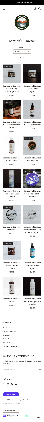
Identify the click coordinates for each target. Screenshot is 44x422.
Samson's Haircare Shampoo (11, 300)
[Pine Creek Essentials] (22, 22)
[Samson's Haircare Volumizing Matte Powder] (32, 286)
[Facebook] (3, 385)
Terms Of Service (8, 400)
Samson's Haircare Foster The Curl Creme (11, 193)
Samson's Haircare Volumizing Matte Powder (32, 301)
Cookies (30, 400)
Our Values (6, 343)
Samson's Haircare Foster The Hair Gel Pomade (32, 193)
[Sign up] (40, 369)
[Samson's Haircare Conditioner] (12, 145)
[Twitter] (16, 385)
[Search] (8, 9)
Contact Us (6, 335)
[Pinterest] (12, 385)
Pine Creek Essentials (14, 403)
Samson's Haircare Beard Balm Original (32, 88)
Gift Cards (6, 339)
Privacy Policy (20, 400)
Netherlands (10, 411)
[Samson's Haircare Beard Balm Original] (32, 73)
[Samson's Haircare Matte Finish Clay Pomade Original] (32, 214)
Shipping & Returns (9, 331)
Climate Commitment (10, 346)
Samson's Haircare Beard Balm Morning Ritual (11, 88)
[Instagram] (8, 385)
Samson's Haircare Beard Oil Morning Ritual (11, 124)
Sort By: (21, 47)
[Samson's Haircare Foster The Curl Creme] (12, 178)
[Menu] (4, 8)
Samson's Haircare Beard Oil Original (32, 123)
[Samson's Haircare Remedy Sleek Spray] (32, 250)
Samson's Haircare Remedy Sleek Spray (32, 265)
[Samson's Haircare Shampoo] (12, 286)
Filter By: (22, 57)
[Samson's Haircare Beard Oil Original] (32, 109)
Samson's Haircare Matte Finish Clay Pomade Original (32, 229)
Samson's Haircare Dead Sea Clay (32, 159)
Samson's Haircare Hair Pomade (11, 228)
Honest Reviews (8, 328)
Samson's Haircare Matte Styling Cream (11, 265)
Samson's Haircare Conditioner (11, 159)
